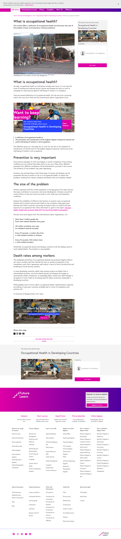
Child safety (83, 492)
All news (15, 9)
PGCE (64, 457)
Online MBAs (66, 434)
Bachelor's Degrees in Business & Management (103, 468)
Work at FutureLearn (17, 498)
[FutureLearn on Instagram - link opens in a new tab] (18, 534)
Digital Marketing (51, 434)
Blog (13, 506)
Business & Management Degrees (66, 468)
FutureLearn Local (29, 9)
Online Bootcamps (17, 446)
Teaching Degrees (68, 442)
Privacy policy (67, 496)
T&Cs (64, 492)
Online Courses (16, 434)
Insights (50, 9)
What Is (68, 9)
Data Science (49, 447)
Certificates (32, 504)
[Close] (118, 4)
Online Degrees (16, 450)
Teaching (31, 444)
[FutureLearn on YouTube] (26, 534)
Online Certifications (18, 438)
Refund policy (67, 500)
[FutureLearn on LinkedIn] (30, 534)
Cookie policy (67, 504)
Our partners (49, 492)
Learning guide (33, 500)
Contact (82, 500)
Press (42, 9)
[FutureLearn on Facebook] (14, 534)
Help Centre (83, 496)
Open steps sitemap (68, 521)
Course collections (51, 470)
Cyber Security (50, 457)
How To (59, 9)
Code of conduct (67, 509)
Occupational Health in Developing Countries (48, 15)
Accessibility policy (68, 513)
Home (15, 15)
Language (31, 459)
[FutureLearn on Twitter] (22, 534)
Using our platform (34, 492)
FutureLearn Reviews (34, 496)
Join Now (92, 65)
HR (34, 15)
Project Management (51, 461)
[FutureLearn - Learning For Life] (104, 534)
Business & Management (25, 15)
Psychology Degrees (68, 438)
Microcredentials (16, 442)
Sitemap (65, 517)
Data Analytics (50, 438)
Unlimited (31, 509)
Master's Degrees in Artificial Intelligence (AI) (86, 473)
